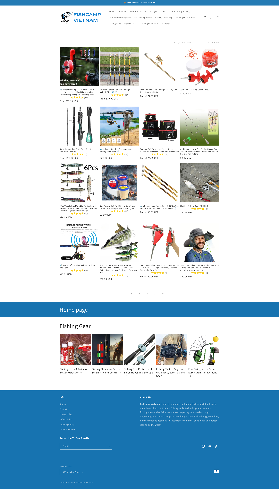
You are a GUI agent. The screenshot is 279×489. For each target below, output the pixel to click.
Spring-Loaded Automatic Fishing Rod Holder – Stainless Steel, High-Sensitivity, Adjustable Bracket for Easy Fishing (159, 267)
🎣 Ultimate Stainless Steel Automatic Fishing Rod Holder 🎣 (116, 150)
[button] (205, 17)
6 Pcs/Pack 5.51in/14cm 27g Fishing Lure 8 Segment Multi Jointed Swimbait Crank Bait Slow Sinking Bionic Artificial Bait (78, 208)
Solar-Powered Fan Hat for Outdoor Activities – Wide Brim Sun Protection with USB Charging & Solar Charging (199, 267)
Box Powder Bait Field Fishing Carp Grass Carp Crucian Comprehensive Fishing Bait (117, 207)
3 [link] (131, 293)
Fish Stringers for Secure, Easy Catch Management (203, 370)
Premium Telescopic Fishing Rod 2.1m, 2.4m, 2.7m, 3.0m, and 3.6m (159, 91)
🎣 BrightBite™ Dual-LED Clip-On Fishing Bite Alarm (77, 266)
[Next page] (171, 294)
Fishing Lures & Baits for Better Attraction (74, 370)
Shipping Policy (67, 424)
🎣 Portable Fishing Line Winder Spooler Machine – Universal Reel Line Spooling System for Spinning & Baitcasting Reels (77, 92)
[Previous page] (108, 294)
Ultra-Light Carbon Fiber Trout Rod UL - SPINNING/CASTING (76, 150)
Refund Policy (66, 419)
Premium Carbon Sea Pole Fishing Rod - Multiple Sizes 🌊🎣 (117, 91)
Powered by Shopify (86, 482)
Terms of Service (67, 429)
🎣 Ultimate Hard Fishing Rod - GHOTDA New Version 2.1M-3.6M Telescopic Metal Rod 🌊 (159, 207)
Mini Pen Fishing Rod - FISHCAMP (194, 206)
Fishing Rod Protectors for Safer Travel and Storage (139, 370)
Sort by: (175, 42)
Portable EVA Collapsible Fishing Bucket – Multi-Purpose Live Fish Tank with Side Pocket (159, 150)
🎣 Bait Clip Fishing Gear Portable (195, 90)
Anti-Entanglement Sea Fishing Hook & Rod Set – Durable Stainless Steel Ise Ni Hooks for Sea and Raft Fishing (199, 151)
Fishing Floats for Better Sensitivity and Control (106, 370)
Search (63, 404)
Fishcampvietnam (72, 482)
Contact (63, 409)
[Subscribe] (108, 446)
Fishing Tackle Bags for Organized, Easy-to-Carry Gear (170, 372)
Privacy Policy (66, 414)
